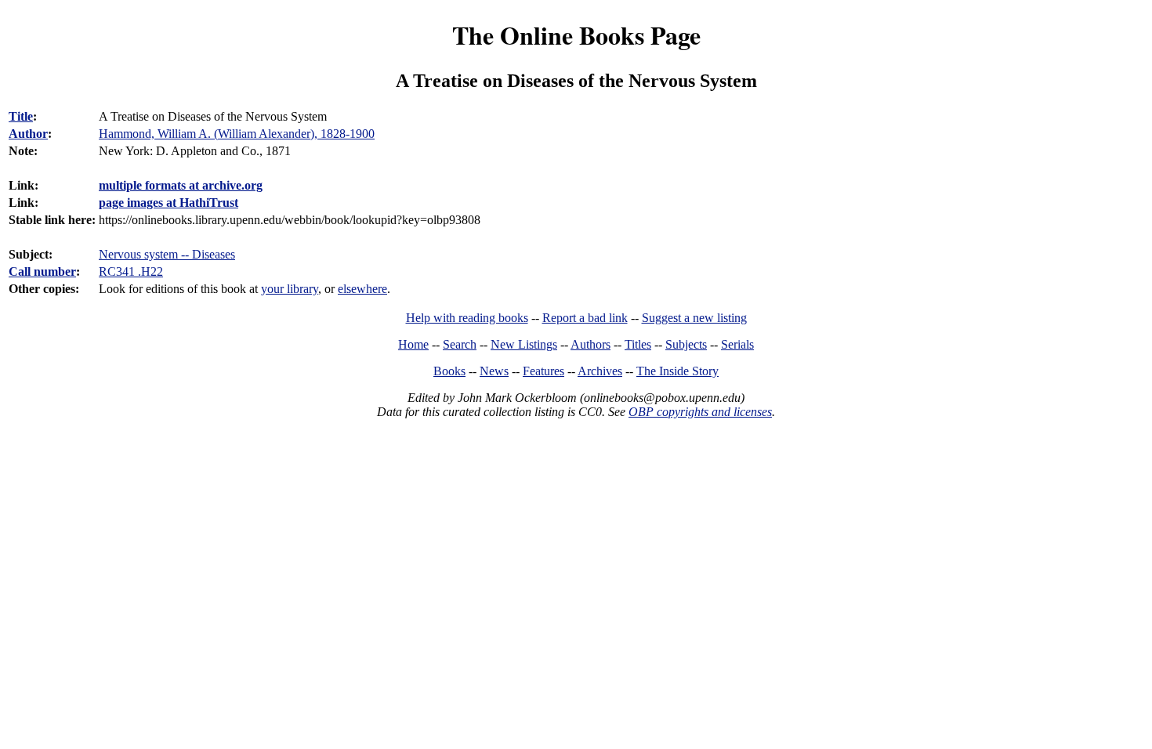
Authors (590, 344)
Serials (737, 344)
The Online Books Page (576, 34)
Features (543, 371)
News (494, 371)
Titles (638, 344)
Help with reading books (467, 317)
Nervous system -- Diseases (167, 254)
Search (459, 344)
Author (28, 133)
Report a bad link (585, 317)
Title (21, 116)
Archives (600, 371)
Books (449, 371)
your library (289, 288)
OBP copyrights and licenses (700, 411)
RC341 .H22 (131, 271)
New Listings (524, 344)
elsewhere (362, 288)
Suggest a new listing (694, 317)
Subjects (686, 344)
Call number (42, 271)
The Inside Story (677, 371)
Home (413, 344)
